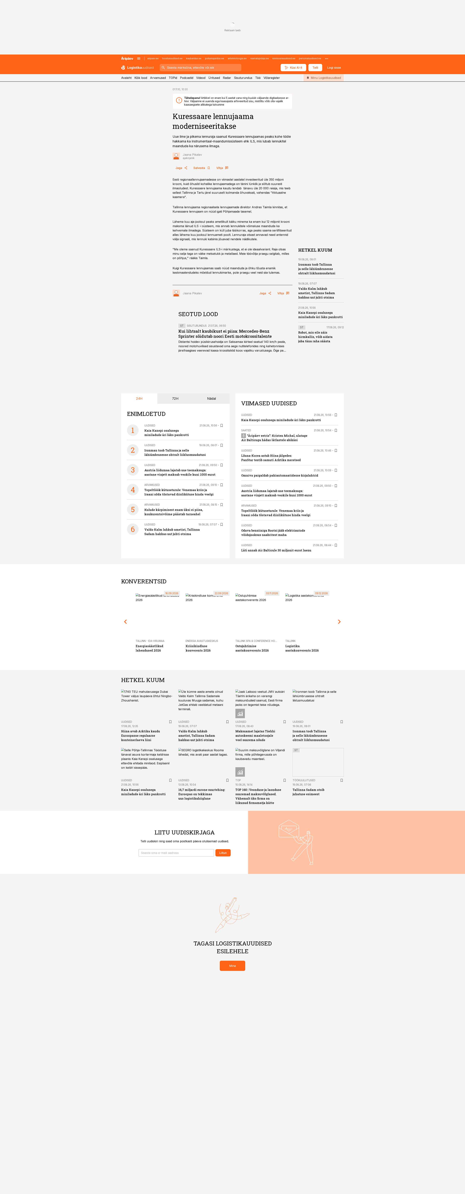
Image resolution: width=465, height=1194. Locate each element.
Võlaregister (272, 78)
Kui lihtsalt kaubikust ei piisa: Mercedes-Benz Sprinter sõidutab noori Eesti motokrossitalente (225, 333)
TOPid (173, 78)
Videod (200, 78)
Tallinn (290, 640)
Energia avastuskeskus (202, 640)
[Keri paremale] (339, 622)
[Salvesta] (221, 425)
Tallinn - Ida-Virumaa (150, 640)
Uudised (149, 425)
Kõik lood (140, 78)
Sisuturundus (243, 78)
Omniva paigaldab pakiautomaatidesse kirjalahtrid (279, 475)
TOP (238, 780)
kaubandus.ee (193, 58)
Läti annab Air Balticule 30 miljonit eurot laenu (276, 550)
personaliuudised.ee (310, 58)
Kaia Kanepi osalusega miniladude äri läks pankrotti (281, 420)
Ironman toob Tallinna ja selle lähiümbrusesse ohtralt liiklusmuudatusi (316, 269)
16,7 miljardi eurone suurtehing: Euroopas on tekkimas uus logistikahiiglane (201, 794)
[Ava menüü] (138, 58)
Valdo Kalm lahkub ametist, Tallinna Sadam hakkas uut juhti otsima (316, 293)
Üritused (214, 78)
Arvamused (158, 78)
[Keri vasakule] (125, 622)
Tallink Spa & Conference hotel (257, 640)
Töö (258, 78)
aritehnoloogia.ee (237, 58)
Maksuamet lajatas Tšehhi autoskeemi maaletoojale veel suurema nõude (255, 735)
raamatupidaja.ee (259, 58)
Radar (227, 78)
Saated (246, 430)
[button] (176, 852)
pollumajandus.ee (214, 58)
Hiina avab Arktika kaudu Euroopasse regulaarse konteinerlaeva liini (140, 735)
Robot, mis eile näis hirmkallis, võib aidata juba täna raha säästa (315, 337)
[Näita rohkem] (326, 58)
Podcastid (186, 78)
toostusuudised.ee (172, 58)
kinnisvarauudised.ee (283, 58)
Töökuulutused (304, 780)
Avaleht (126, 78)
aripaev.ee (153, 58)
